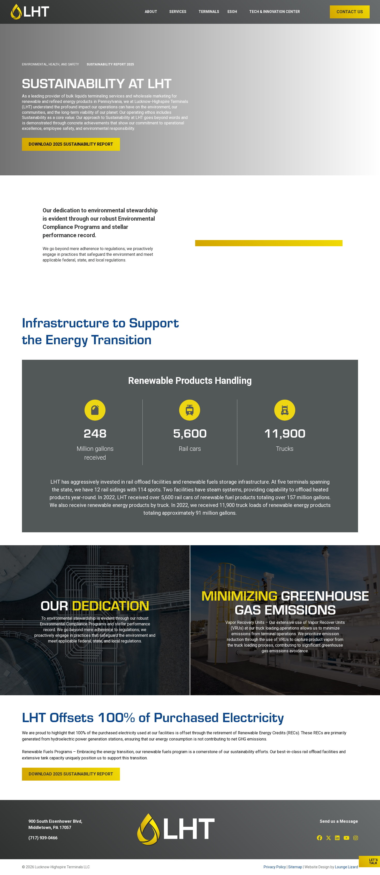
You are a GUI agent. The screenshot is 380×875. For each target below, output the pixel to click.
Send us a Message (339, 821)
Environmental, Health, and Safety (50, 64)
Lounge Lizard (346, 867)
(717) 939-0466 (42, 837)
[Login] (310, 12)
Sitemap (295, 867)
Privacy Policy (275, 867)
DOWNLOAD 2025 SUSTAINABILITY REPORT (71, 144)
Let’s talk (373, 861)
